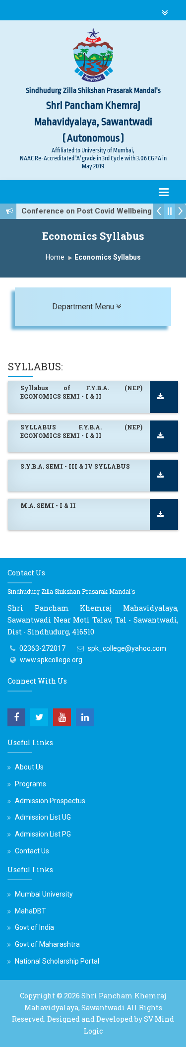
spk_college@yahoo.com (127, 648)
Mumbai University (44, 894)
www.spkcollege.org (51, 660)
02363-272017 (42, 648)
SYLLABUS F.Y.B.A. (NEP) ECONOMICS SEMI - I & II (81, 431)
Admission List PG (43, 834)
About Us (29, 767)
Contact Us (32, 851)
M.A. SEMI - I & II (48, 505)
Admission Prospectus (50, 801)
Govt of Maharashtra (47, 944)
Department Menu (105, 306)
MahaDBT (30, 911)
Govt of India (34, 927)
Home (55, 257)
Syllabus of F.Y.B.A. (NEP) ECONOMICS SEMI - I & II (81, 392)
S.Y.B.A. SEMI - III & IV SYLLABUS (75, 466)
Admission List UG (43, 817)
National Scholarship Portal (57, 961)
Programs (30, 784)
